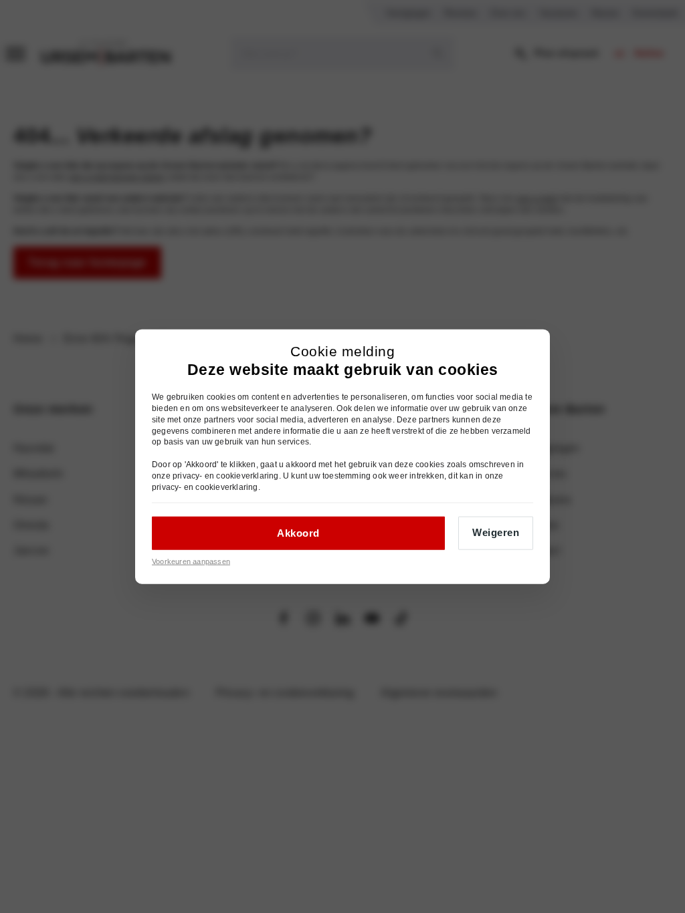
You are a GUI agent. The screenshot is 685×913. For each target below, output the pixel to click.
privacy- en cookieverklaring (226, 475)
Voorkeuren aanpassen (191, 561)
